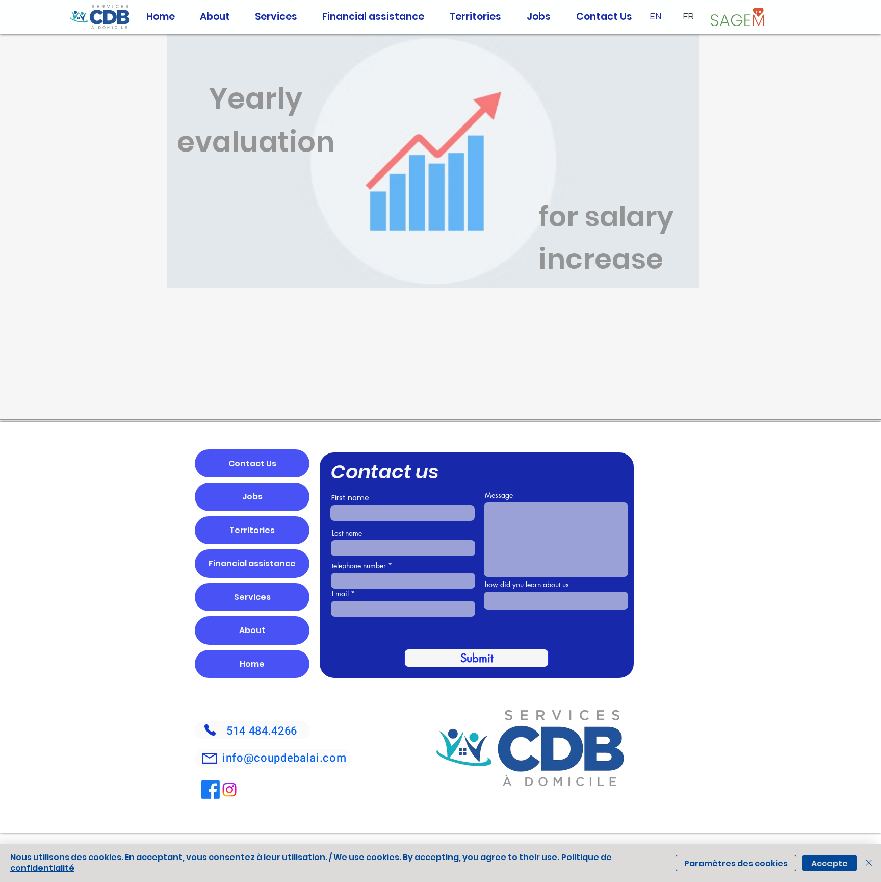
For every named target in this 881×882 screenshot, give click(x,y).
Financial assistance (252, 563)
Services (252, 597)
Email (340, 593)
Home (252, 664)
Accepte (829, 863)
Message (499, 495)
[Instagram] (229, 789)
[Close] (869, 863)
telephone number (359, 565)
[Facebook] (210, 789)
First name (350, 497)
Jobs (252, 496)
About (252, 630)
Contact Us (252, 463)
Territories (252, 530)
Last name (347, 533)
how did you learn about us (527, 584)
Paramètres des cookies (736, 863)
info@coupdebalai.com (284, 758)
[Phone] (209, 730)
